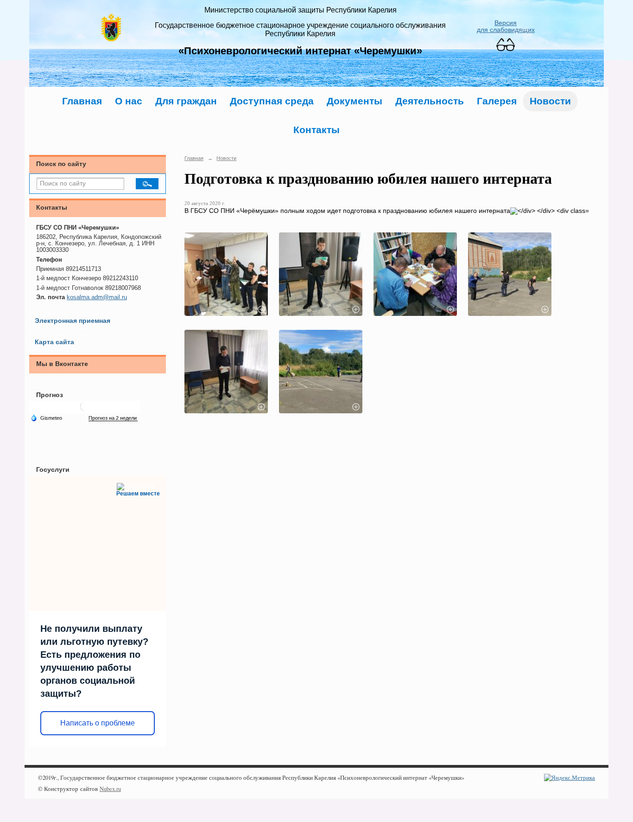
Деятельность (429, 101)
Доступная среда (272, 101)
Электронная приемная (72, 320)
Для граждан (186, 101)
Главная (82, 101)
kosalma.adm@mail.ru (97, 297)
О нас (128, 101)
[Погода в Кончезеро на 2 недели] (113, 418)
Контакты (316, 129)
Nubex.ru (110, 789)
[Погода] (46, 417)
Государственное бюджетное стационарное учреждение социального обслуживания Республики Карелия (300, 29)
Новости (550, 101)
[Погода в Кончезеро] (84, 409)
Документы (354, 101)
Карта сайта (54, 342)
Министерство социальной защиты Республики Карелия (300, 10)
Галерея (497, 101)
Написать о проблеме (97, 723)
